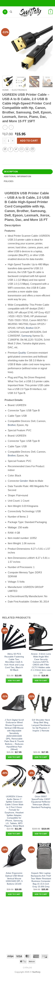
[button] (5, 11)
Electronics (19, 90)
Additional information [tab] (17, 176)
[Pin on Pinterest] (27, 149)
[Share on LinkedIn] (32, 149)
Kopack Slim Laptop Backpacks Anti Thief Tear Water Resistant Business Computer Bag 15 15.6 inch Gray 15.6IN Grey (41, 880)
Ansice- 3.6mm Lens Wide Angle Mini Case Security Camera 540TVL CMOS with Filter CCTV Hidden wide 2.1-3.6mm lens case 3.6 (41, 663)
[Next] (51, 83)
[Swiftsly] (30, 11)
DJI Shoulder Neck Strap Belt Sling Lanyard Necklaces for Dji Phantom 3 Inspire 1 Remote (41, 725)
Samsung (26, 335)
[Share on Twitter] (16, 149)
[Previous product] (11, 127)
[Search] (11, 12)
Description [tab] (11, 171)
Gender (24, 481)
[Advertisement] (27, 925)
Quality (22, 352)
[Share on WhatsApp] (5, 149)
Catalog (27, 968)
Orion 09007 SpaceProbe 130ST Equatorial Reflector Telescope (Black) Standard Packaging (41, 801)
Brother (30, 328)
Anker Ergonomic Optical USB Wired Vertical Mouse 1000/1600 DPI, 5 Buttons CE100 (14, 878)
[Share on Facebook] (10, 149)
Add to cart (29, 140)
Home (5, 90)
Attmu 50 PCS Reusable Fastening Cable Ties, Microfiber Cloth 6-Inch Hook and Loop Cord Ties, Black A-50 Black (14, 662)
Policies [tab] (9, 181)
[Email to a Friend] (21, 149)
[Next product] (5, 127)
